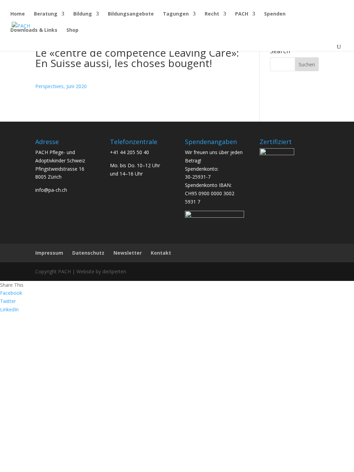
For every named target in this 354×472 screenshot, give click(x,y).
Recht (212, 14)
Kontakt (161, 252)
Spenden (275, 14)
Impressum (49, 252)
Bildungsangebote (131, 14)
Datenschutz (88, 252)
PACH (241, 14)
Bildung (82, 14)
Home (17, 14)
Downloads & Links (33, 30)
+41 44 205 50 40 (129, 152)
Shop (72, 30)
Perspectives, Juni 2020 (61, 86)
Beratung (45, 14)
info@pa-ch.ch (51, 190)
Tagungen (176, 14)
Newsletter (127, 252)
